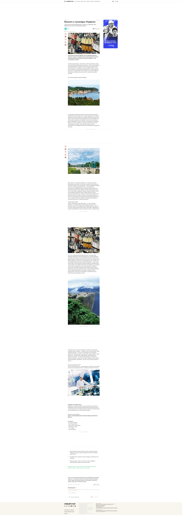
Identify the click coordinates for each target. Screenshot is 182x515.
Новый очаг (70, 1)
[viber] (73, 506)
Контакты (65, 513)
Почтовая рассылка (113, 1)
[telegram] (68, 506)
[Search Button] (115, 1)
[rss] (64, 506)
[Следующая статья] (91, 500)
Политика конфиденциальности (69, 511)
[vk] (66, 506)
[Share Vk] (65, 34)
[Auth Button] (117, 1)
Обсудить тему (97, 28)
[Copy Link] (65, 42)
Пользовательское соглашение (69, 509)
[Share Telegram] (65, 39)
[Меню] (64, 1)
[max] (75, 506)
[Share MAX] (65, 37)
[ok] (71, 506)
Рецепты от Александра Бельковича (70, 31)
